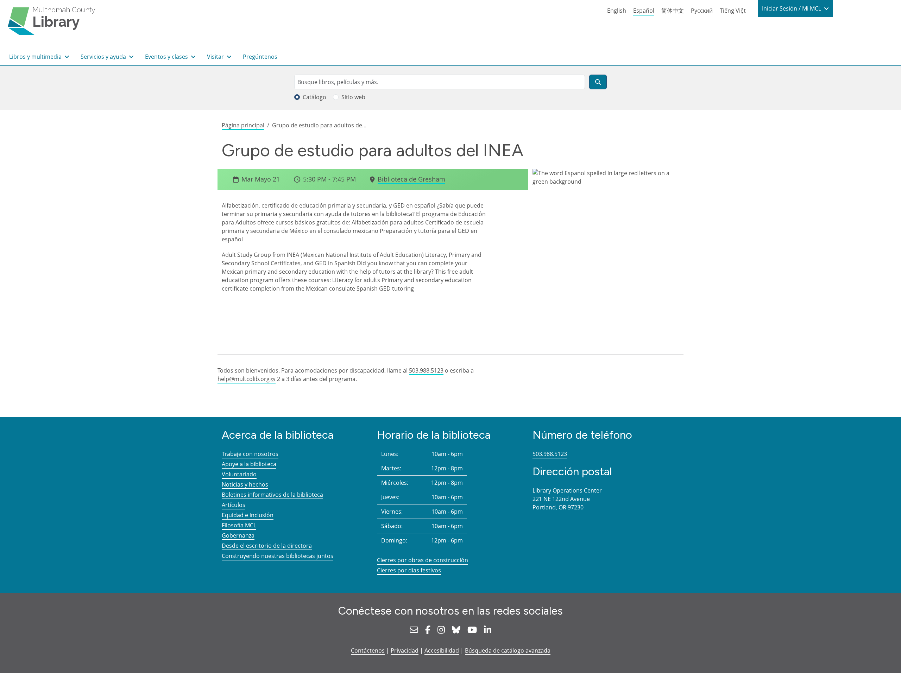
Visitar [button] (216, 57)
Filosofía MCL (239, 525)
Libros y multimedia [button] (36, 57)
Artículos (233, 505)
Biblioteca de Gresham (411, 179)
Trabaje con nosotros (250, 454)
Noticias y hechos (245, 484)
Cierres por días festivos (409, 570)
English (616, 10)
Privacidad (404, 650)
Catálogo (314, 97)
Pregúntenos (260, 57)
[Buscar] (598, 82)
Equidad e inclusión (247, 515)
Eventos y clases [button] (167, 57)
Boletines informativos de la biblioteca (272, 495)
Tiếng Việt (733, 10)
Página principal (243, 125)
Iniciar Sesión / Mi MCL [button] (792, 8)
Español (643, 10)
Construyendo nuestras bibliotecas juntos (277, 556)
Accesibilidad (441, 650)
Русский (702, 10)
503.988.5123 (426, 370)
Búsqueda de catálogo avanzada (507, 650)
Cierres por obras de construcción (422, 560)
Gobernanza (238, 535)
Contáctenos (368, 650)
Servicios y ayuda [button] (104, 57)
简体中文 (672, 10)
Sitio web (353, 97)
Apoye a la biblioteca (249, 464)
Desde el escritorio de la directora (267, 546)
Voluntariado (239, 474)
